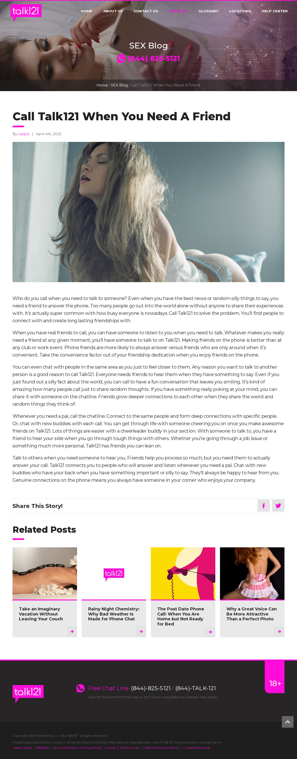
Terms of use (129, 747)
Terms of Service (65, 747)
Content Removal (196, 747)
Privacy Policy (92, 747)
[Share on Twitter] (278, 505)
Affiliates (42, 747)
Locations (240, 11)
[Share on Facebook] (264, 505)
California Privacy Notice (160, 747)
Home (86, 11)
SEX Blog (178, 11)
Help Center (275, 11)
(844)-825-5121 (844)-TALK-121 (173, 688)
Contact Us (146, 11)
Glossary (208, 11)
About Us (113, 11)
